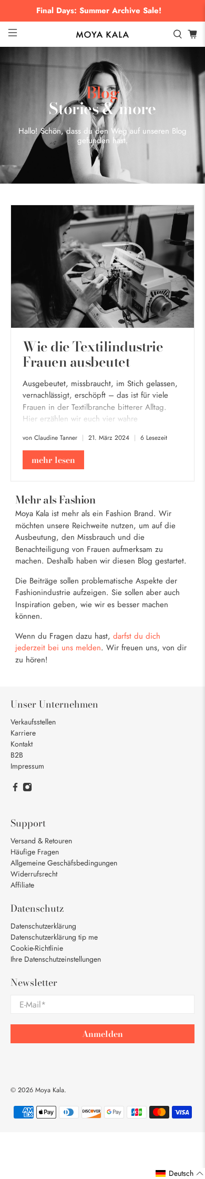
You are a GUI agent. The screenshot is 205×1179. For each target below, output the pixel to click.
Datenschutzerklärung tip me (54, 937)
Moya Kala (49, 1090)
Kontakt (22, 744)
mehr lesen (53, 460)
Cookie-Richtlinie (37, 948)
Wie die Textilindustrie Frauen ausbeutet (93, 354)
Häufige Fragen (35, 852)
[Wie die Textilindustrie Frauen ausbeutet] (102, 266)
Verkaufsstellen (33, 722)
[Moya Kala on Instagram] (27, 789)
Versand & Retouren (41, 840)
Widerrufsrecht (34, 874)
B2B (17, 755)
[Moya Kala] (103, 34)
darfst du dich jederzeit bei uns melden (87, 642)
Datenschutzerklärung (43, 926)
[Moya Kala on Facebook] (15, 789)
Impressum (27, 766)
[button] (180, 1173)
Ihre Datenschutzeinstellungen (56, 959)
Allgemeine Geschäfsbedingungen (64, 863)
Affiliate (22, 885)
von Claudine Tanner (50, 437)
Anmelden (102, 1033)
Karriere (23, 733)
